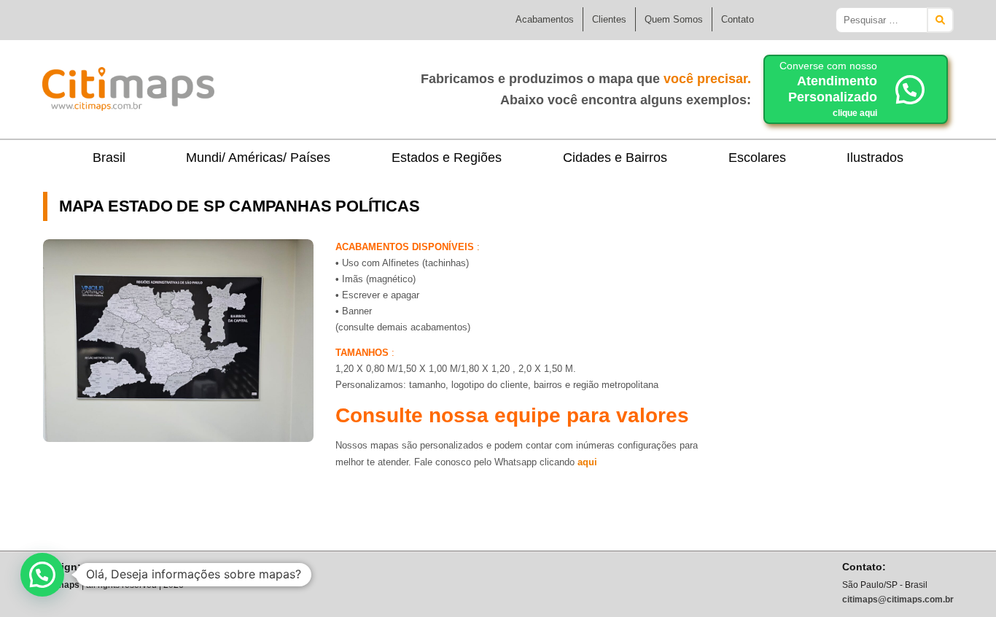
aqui (587, 462)
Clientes (609, 19)
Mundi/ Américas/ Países (258, 157)
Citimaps (246, 83)
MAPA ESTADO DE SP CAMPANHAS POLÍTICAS (239, 206)
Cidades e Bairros (615, 157)
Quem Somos (674, 19)
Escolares (757, 157)
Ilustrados (875, 157)
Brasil (109, 157)
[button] (42, 575)
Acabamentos (544, 19)
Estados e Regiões (447, 157)
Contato (737, 19)
